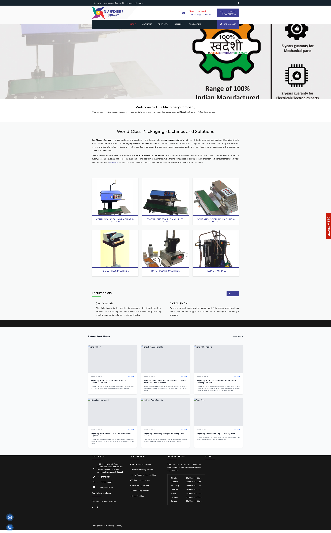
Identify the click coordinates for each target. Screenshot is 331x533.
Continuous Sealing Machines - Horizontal (216, 220)
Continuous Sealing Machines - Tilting (166, 220)
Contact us (195, 24)
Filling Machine (137, 496)
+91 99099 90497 (104, 482)
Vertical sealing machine (141, 464)
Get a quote (229, 24)
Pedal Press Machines (115, 271)
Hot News (131, 376)
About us (147, 24)
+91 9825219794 (228, 14)
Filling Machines (216, 271)
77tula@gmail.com (200, 14)
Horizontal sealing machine (142, 469)
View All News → (238, 336)
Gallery (178, 24)
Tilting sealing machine (140, 480)
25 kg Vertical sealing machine (143, 475)
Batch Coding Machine (140, 490)
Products (163, 24)
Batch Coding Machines (165, 271)
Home (133, 24)
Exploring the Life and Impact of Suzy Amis (216, 434)
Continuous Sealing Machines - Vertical (115, 220)
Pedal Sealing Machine (140, 485)
